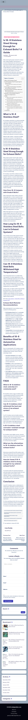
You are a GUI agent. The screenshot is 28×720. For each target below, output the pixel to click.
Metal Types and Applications (11, 37)
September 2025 (6, 679)
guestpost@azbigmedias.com (14, 715)
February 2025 (6, 682)
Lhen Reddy (8, 528)
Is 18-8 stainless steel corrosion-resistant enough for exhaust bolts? (15, 103)
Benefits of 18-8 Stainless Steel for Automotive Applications (12, 94)
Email (5, 582)
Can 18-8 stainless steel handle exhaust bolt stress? (13, 510)
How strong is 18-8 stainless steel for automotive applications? (12, 513)
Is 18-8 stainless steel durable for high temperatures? (10, 516)
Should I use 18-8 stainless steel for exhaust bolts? (13, 518)
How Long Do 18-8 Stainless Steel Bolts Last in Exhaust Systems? (13, 87)
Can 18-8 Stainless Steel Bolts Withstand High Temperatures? (13, 90)
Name (5, 576)
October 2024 (6, 692)
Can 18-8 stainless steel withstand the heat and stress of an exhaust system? (14, 100)
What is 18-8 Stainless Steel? (11, 80)
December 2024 (6, 687)
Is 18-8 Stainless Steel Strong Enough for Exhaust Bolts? (13, 82)
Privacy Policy (14, 713)
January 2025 (6, 685)
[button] (3, 2)
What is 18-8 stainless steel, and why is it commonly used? (14, 98)
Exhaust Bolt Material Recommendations (15, 92)
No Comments (8, 56)
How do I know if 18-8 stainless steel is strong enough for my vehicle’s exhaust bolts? (14, 108)
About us (14, 709)
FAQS (6, 96)
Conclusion (7, 110)
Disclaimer (14, 711)
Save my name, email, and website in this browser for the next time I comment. (13, 597)
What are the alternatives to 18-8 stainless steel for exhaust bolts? (13, 105)
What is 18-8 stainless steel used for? (10, 520)
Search (5, 609)
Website (5, 589)
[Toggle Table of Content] (21, 79)
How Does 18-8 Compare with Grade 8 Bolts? (14, 85)
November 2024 (6, 690)
